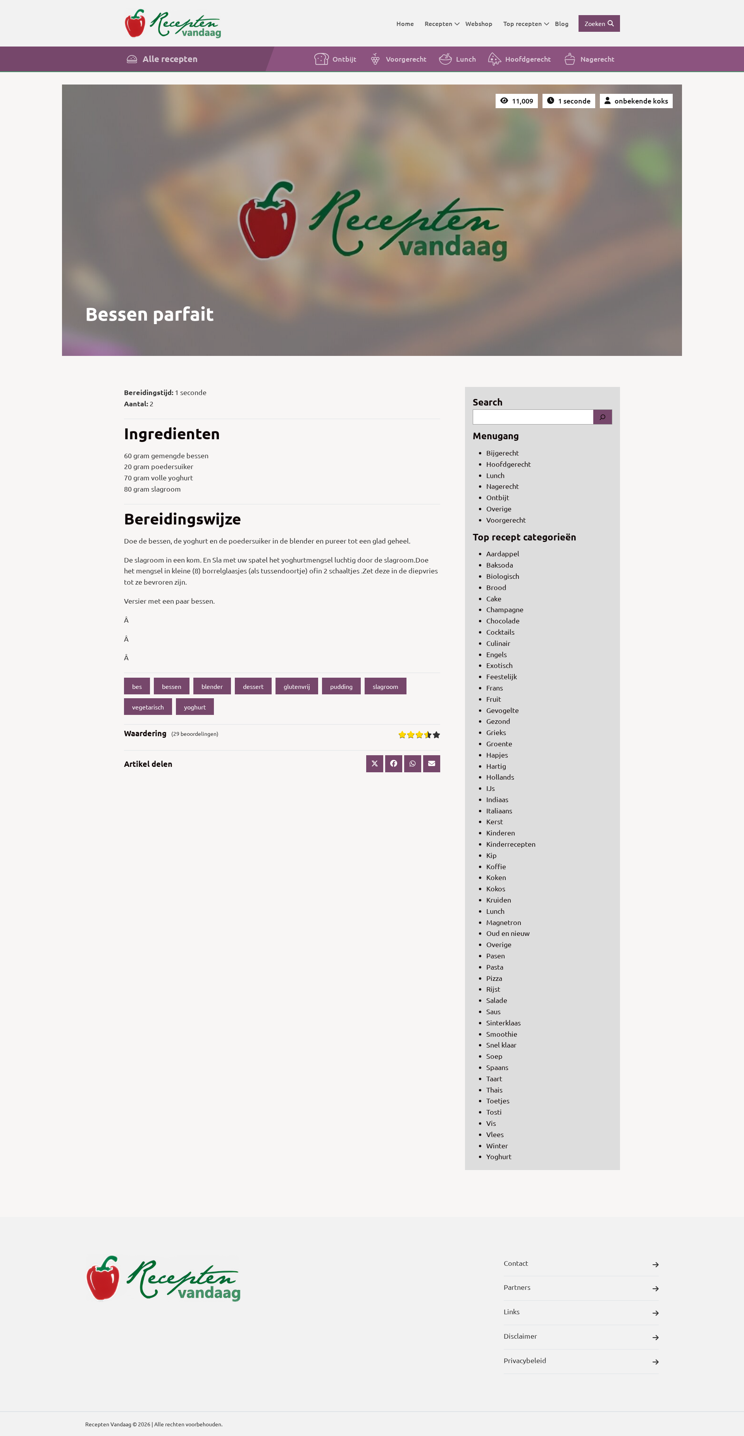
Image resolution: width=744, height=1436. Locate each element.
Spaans (497, 1067)
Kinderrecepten (511, 844)
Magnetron (503, 922)
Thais (494, 1090)
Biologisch (502, 576)
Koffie (496, 866)
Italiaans (499, 810)
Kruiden (498, 900)
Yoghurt (499, 1156)
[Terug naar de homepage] (172, 23)
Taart (494, 1078)
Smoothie (501, 1034)
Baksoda (499, 565)
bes (137, 686)
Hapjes (497, 755)
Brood (496, 587)
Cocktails (500, 632)
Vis (491, 1123)
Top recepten (522, 23)
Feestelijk (501, 676)
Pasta (494, 967)
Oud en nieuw (508, 933)
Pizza (494, 978)
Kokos (495, 888)
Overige (499, 508)
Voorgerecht (406, 58)
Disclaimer (520, 1336)
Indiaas (497, 799)
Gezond (498, 721)
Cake (493, 598)
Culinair (498, 643)
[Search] (602, 417)
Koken (496, 877)
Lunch (466, 58)
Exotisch (499, 665)
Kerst (494, 821)
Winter (497, 1145)
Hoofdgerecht (528, 58)
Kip (491, 855)
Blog (561, 23)
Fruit (493, 699)
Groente (499, 743)
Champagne (505, 609)
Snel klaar (501, 1045)
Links (512, 1311)
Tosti (494, 1112)
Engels (496, 654)
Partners (517, 1287)
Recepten (438, 23)
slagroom (385, 686)
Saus (493, 1011)
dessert (253, 686)
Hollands (500, 777)
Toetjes (498, 1100)
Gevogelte (502, 710)
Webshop (479, 23)
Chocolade (503, 620)
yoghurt (195, 707)
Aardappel (502, 553)
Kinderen (500, 832)
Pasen (495, 955)
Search (488, 402)
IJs (490, 788)
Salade (496, 1000)
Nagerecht (597, 58)
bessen (171, 686)
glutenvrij (297, 686)
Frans (494, 687)
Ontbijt (344, 58)
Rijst (493, 989)
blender (212, 686)
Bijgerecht (502, 453)
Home (405, 23)
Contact (516, 1263)
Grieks (496, 732)
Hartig (496, 766)
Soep (494, 1056)
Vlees (495, 1134)
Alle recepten (170, 59)
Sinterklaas (503, 1022)
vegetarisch (148, 707)
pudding (341, 686)
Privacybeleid (525, 1360)
